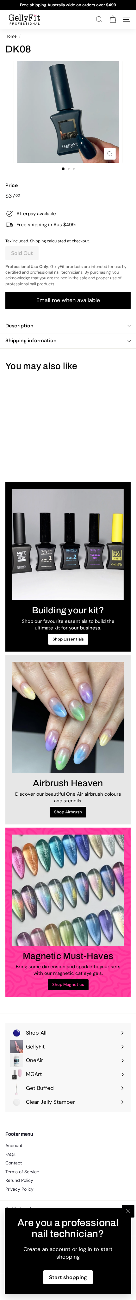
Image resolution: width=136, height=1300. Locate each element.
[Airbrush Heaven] (68, 717)
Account (13, 1145)
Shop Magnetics (68, 984)
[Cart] (112, 19)
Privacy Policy (19, 1189)
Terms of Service (22, 1172)
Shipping (38, 241)
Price (11, 185)
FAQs (10, 1154)
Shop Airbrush (68, 812)
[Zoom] (109, 154)
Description (19, 325)
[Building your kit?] (68, 544)
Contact (13, 1163)
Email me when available (68, 300)
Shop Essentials (68, 639)
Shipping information (31, 340)
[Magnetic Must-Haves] (68, 890)
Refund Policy (19, 1180)
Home (10, 36)
